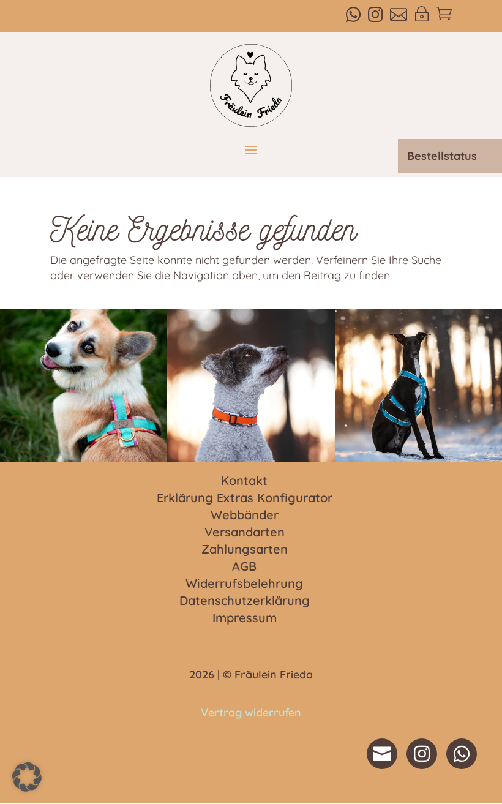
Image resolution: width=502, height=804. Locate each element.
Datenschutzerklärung (244, 601)
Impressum (244, 618)
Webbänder (245, 515)
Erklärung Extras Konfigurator (244, 498)
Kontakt (244, 481)
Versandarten (244, 532)
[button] (27, 777)
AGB (244, 567)
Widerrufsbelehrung (244, 584)
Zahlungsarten (244, 550)
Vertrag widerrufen (251, 712)
